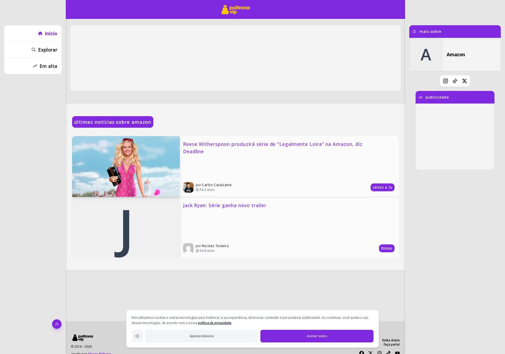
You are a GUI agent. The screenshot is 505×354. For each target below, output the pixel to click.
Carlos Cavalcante (217, 185)
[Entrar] (57, 324)
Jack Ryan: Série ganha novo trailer (224, 205)
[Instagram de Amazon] (445, 81)
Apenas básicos (202, 336)
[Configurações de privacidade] (137, 336)
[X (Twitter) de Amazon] (464, 81)
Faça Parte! (391, 344)
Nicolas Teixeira (215, 246)
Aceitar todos (317, 336)
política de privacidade (214, 323)
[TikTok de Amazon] (455, 81)
